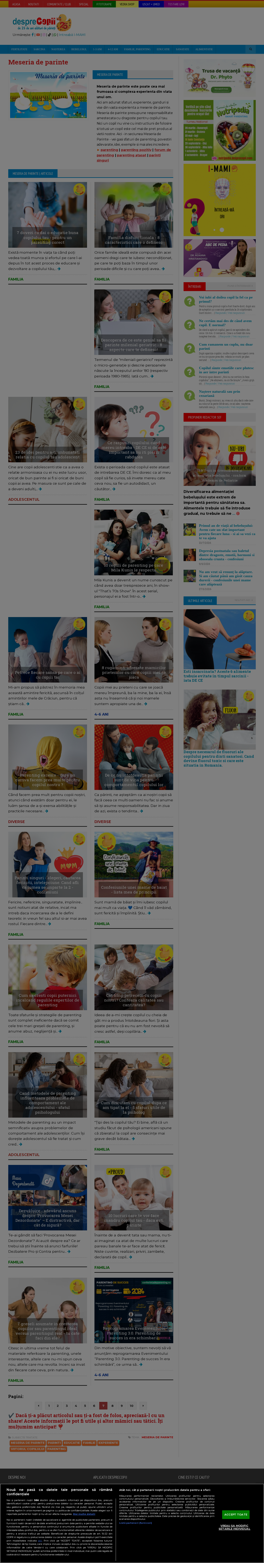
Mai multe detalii (84, 1514)
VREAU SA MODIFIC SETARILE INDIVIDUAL (234, 1527)
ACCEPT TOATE (235, 1514)
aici (40, 1540)
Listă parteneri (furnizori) (135, 1522)
